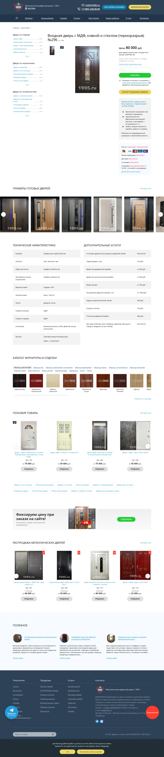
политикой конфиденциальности (135, 83)
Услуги (77, 18)
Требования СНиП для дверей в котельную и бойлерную (83, 638)
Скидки (63, 18)
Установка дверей (75, 699)
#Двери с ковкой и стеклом (81, 491)
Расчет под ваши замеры (135, 92)
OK (67, 752)
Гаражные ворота (47, 699)
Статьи (15, 699)
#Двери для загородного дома (107, 491)
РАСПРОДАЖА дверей (49, 690)
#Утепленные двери (40, 491)
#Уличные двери (82, 485)
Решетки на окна (47, 695)
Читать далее (18, 658)
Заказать (135, 75)
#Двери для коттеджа (125, 485)
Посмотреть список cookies (91, 752)
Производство (74, 690)
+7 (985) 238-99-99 (90, 9)
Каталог (29, 18)
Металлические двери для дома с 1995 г (42, 6)
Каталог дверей (46, 686)
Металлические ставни (49, 703)
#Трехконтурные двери (45, 485)
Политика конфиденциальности (22, 716)
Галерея (71, 711)
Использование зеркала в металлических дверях (40, 638)
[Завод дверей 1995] (18, 7)
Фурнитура (44, 711)
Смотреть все (145, 188)
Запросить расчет (140, 7)
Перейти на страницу (142, 399)
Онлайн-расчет (74, 686)
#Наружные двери (21, 491)
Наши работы (112, 18)
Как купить (94, 18)
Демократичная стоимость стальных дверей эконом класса (132, 638)
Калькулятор (47, 18)
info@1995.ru (93, 5)
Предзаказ (28, 469)
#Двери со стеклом (64, 485)
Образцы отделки (47, 707)
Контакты (144, 18)
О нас (128, 18)
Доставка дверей (75, 695)
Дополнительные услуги (130, 171)
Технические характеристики (130, 64)
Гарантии (72, 703)
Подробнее (126, 519)
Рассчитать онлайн (114, 7)
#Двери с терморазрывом (103, 485)
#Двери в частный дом (23, 485)
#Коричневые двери (59, 491)
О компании (18, 695)
